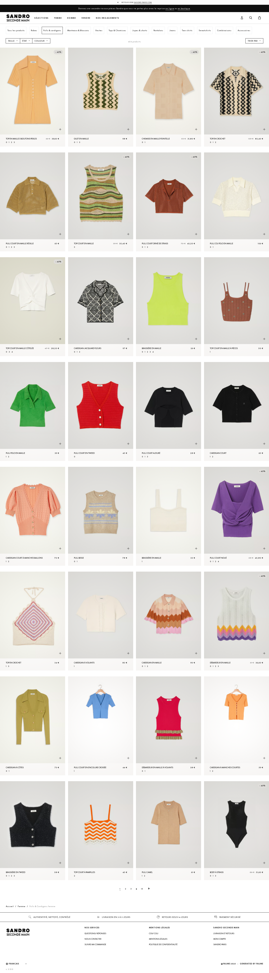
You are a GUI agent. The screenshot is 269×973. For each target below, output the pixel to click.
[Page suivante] (149, 888)
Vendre (85, 18)
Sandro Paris (219, 944)
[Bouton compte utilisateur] (242, 18)
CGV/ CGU (153, 933)
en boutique (184, 8)
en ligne (169, 8)
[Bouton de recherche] (250, 18)
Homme (71, 18)
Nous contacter (93, 939)
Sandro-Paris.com (143, 2)
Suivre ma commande (95, 944)
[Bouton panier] (259, 18)
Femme (58, 18)
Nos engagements (107, 18)
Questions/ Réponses (95, 933)
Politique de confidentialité (163, 944)
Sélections (41, 18)
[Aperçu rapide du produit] (60, 129)
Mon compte (219, 939)
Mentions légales (158, 939)
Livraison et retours (223, 933)
